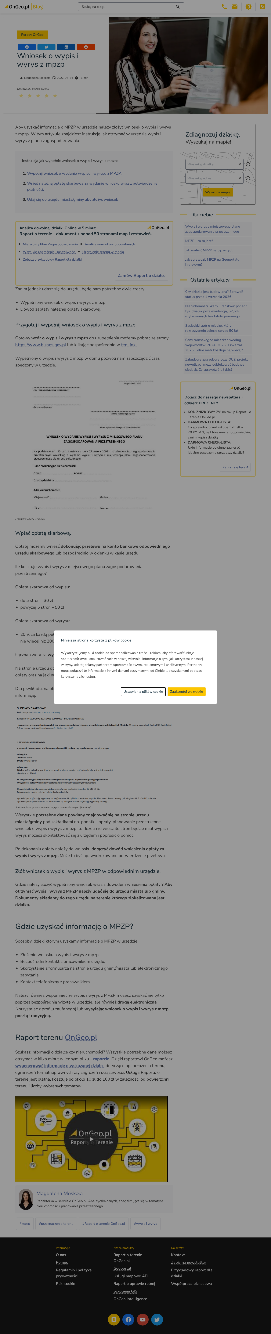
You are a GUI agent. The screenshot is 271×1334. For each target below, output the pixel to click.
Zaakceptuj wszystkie (186, 691)
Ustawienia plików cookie (143, 691)
